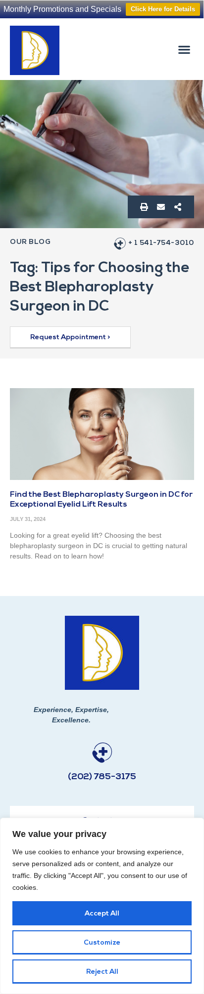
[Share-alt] (178, 207)
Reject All (102, 972)
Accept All (102, 913)
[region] (102, 906)
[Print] (144, 207)
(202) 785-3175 (102, 777)
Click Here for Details (163, 9)
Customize (102, 943)
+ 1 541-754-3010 (161, 243)
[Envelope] (161, 207)
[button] (184, 49)
